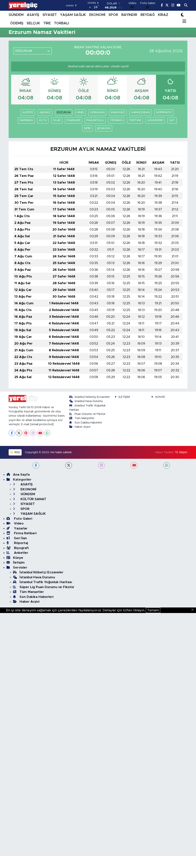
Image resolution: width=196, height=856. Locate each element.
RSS (17, 452)
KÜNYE (160, 397)
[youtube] (134, 465)
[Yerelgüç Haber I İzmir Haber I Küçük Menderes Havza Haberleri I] (23, 5)
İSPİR (87, 128)
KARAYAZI (118, 112)
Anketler (20, 552)
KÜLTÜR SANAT (33, 499)
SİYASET (49, 15)
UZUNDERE (155, 120)
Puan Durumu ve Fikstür (90, 414)
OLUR (56, 120)
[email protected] (42, 424)
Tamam (153, 610)
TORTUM (135, 120)
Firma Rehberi (25, 533)
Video (18, 523)
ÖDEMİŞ (16, 23)
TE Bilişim (181, 452)
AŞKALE (45, 112)
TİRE (47, 23)
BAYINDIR (129, 15)
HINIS (80, 112)
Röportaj (20, 543)
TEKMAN (116, 120)
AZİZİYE (28, 112)
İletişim (19, 562)
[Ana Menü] (183, 21)
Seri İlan (20, 538)
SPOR (113, 15)
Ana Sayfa (21, 474)
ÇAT (172, 120)
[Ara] (185, 5)
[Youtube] (40, 433)
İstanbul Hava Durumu (89, 401)
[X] (19, 433)
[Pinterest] (26, 433)
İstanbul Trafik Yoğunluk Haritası (46, 582)
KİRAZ (163, 15)
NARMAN (26, 120)
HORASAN (97, 112)
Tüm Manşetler (84, 418)
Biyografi (21, 548)
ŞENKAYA (103, 128)
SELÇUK (33, 23)
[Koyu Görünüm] (182, 14)
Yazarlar (20, 528)
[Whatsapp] (47, 433)
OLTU (43, 120)
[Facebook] (12, 433)
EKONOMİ (97, 15)
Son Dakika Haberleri (88, 422)
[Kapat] (193, 609)
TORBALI (61, 23)
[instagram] (101, 465)
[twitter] (68, 465)
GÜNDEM (16, 15)
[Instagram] (33, 433)
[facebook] (36, 465)
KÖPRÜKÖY (164, 112)
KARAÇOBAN (140, 112)
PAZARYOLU (95, 120)
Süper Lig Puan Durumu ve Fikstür (47, 587)
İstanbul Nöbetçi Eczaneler (92, 397)
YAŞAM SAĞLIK (73, 15)
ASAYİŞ (33, 15)
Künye (18, 557)
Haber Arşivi (82, 426)
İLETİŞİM (124, 397)
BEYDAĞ (147, 15)
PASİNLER (73, 120)
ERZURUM (64, 112)
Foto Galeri (22, 518)
